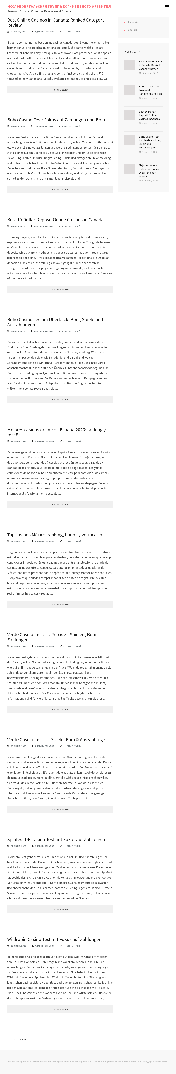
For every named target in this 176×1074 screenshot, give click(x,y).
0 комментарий (72, 31)
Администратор (44, 31)
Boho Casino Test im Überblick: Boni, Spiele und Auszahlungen (55, 322)
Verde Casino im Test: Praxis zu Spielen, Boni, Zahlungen (52, 637)
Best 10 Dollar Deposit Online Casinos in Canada (55, 219)
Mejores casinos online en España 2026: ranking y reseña (56, 432)
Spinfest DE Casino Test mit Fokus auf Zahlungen (56, 839)
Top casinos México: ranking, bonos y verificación (56, 534)
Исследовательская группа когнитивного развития (59, 6)
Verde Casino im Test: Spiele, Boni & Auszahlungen (57, 739)
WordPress (161, 1061)
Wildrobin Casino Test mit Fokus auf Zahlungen (54, 939)
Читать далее (60, 89)
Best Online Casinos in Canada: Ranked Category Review (56, 22)
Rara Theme (129, 1061)
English (132, 29)
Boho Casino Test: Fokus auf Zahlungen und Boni (56, 120)
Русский (133, 22)
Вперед (24, 1039)
